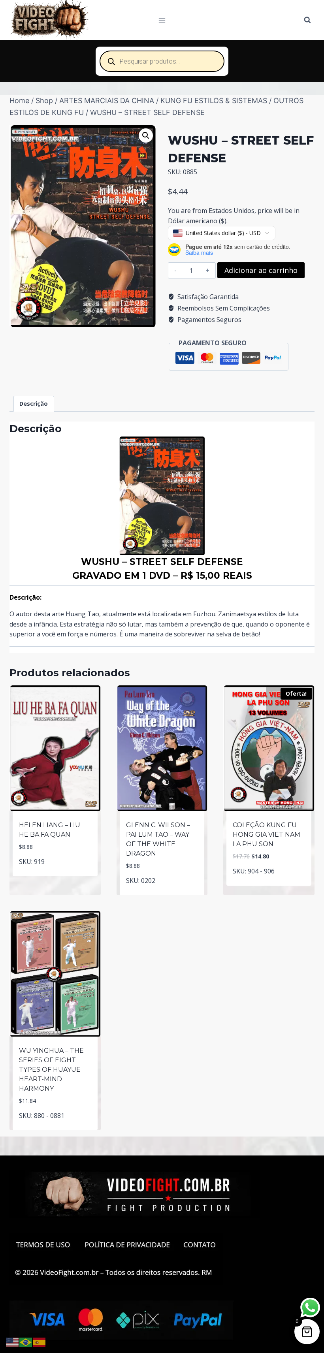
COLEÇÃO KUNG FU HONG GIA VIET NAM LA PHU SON (266, 834)
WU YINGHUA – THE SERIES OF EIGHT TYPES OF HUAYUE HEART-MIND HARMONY (51, 1069)
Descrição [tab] (33, 403)
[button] (146, 135)
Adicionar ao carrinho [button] (55, 874)
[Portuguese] (26, 1341)
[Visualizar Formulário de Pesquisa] (307, 20)
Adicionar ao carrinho (261, 270)
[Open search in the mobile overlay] (162, 61)
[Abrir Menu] (162, 20)
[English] (12, 1341)
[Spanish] (39, 1341)
